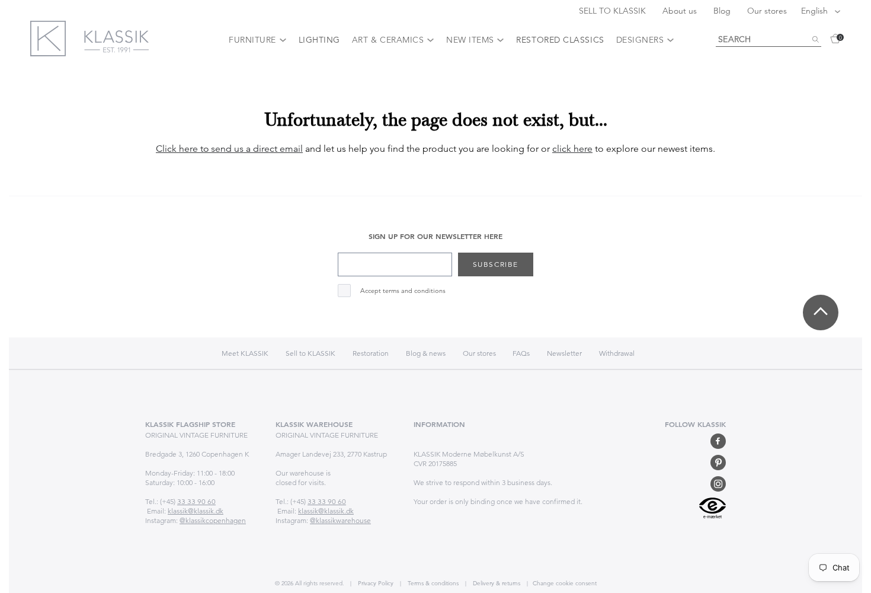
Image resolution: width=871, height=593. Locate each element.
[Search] (815, 40)
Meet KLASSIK (245, 353)
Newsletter (564, 353)
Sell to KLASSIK (310, 353)
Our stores (767, 10)
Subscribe (495, 264)
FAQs (521, 353)
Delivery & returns (495, 583)
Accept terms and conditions (403, 291)
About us (680, 10)
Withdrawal (617, 353)
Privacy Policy (374, 583)
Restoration (371, 353)
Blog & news (426, 353)
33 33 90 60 (196, 501)
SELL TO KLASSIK (613, 10)
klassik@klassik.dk (195, 510)
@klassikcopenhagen (213, 520)
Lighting (319, 39)
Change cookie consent (565, 583)
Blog (723, 10)
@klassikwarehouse (340, 520)
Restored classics (560, 39)
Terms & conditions (432, 583)
